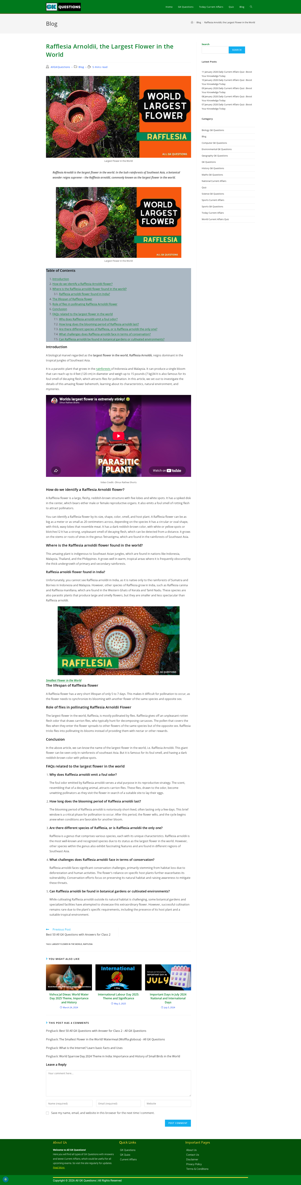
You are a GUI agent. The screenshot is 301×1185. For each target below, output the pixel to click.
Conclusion (59, 309)
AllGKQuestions (60, 67)
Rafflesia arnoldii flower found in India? (84, 294)
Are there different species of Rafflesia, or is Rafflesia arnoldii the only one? (108, 329)
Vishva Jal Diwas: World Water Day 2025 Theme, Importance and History (69, 998)
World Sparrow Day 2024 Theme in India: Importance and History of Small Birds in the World (119, 1056)
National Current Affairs (214, 181)
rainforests (103, 369)
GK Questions (209, 161)
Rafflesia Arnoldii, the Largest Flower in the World (229, 22)
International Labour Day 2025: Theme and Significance (118, 996)
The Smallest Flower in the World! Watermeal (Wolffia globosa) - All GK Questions (112, 1039)
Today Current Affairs (213, 212)
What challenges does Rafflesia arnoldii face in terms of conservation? (105, 334)
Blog (81, 67)
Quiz (204, 187)
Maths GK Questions (212, 174)
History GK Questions (213, 168)
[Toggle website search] (251, 7)
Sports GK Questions (212, 206)
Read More (59, 1167)
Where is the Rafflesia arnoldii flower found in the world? (89, 289)
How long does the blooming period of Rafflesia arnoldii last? (99, 324)
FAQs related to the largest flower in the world (82, 314)
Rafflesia (87, 944)
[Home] (192, 22)
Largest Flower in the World (67, 944)
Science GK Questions (213, 193)
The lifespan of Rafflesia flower (72, 299)
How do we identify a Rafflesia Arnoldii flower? (82, 284)
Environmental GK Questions (217, 149)
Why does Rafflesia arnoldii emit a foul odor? (88, 319)
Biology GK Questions (213, 130)
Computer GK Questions (214, 142)
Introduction (60, 279)
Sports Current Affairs (213, 200)
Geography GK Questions (215, 155)
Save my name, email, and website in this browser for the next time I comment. (103, 1113)
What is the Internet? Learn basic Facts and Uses (91, 1048)
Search (206, 44)
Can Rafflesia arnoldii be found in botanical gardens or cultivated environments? (111, 339)
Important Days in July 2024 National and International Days (168, 998)
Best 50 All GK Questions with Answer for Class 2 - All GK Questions (102, 1031)
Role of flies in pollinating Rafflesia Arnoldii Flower (84, 304)
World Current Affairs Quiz (215, 219)
